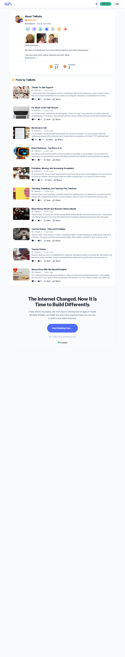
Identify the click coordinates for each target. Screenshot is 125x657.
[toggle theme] (97, 4)
